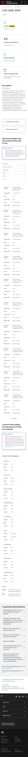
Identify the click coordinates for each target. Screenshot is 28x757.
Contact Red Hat (4, 739)
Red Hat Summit (4, 742)
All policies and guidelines (6, 751)
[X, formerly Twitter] (26, 697)
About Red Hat (4, 736)
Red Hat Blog (17, 739)
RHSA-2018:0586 (16, 202)
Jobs (16, 736)
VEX (3, 14)
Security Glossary (8, 668)
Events (2, 737)
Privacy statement (4, 749)
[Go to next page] (24, 418)
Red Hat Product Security (8, 681)
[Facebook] (23, 697)
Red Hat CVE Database (6, 6)
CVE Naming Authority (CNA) (17, 443)
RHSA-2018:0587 (16, 225)
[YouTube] (19, 697)
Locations (17, 737)
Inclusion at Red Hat (5, 741)
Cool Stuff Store (18, 741)
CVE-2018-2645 (17, 6)
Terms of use (17, 749)
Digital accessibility (18, 751)
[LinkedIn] (16, 697)
